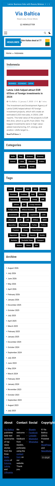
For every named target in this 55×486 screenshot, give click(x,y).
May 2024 (12, 368)
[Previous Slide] (45, 4)
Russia (23, 235)
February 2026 (14, 294)
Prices (25, 230)
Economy (22, 83)
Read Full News (13, 134)
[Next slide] (49, 4)
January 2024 (13, 384)
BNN (27, 189)
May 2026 (12, 284)
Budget (43, 189)
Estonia (12, 161)
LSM (27, 220)
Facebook (33, 432)
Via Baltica (27, 14)
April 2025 (12, 321)
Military (35, 220)
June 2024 (12, 363)
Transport (40, 240)
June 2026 (12, 278)
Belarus (19, 189)
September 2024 (15, 352)
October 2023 (13, 395)
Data (33, 194)
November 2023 (14, 389)
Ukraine (19, 245)
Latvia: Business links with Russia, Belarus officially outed (26, 4)
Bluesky (32, 429)
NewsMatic (46, 451)
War (36, 245)
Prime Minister (37, 230)
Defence (41, 194)
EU (24, 205)
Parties (34, 225)
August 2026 (13, 268)
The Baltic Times (27, 240)
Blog (20, 156)
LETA (44, 215)
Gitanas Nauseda (28, 210)
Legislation (34, 215)
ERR (42, 199)
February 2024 (14, 379)
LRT (20, 220)
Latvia (31, 83)
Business (12, 83)
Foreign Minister (35, 205)
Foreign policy (13, 210)
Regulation (13, 235)
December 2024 (14, 342)
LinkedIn (32, 435)
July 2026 (12, 273)
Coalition (24, 194)
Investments (13, 215)
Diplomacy (14, 199)
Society (32, 167)
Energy (34, 199)
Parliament (24, 225)
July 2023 (12, 411)
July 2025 (12, 315)
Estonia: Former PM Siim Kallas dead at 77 (20, 40)
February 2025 (14, 331)
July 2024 (12, 358)
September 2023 (15, 400)
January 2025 (13, 337)
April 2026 (12, 289)
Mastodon (33, 439)
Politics (41, 161)
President (16, 230)
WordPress (46, 445)
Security (22, 167)
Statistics (14, 240)
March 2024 (13, 374)
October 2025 (13, 310)
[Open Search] (45, 33)
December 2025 (14, 305)
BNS (35, 189)
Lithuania (31, 161)
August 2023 (13, 405)
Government (42, 210)
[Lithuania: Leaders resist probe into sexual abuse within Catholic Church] (49, 44)
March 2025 (13, 326)
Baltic (13, 156)
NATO (45, 220)
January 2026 (13, 300)
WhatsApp (33, 442)
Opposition (12, 225)
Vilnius (28, 245)
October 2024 (13, 347)
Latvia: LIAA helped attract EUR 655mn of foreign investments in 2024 (25, 93)
